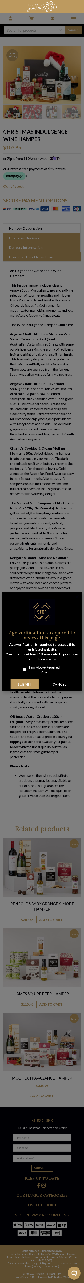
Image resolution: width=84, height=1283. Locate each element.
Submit (24, 684)
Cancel (59, 684)
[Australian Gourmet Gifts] (42, 6)
